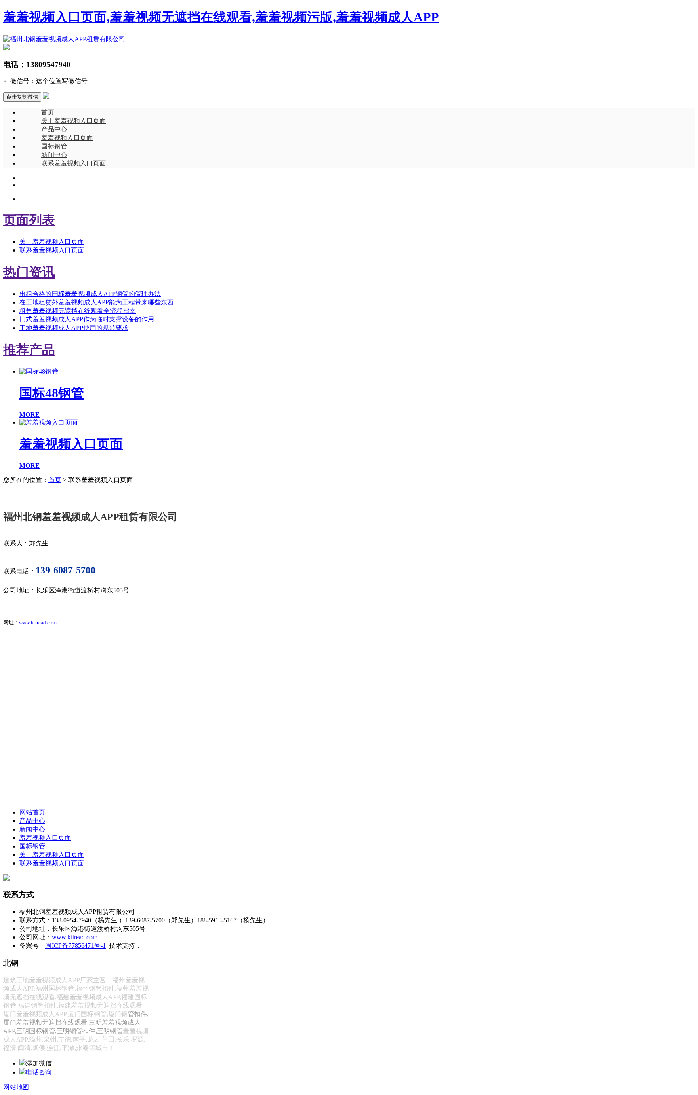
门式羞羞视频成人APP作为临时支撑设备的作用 (86, 319)
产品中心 (54, 129)
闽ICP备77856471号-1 (75, 945)
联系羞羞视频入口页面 (73, 163)
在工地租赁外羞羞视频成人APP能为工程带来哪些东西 (96, 302)
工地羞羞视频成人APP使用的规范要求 (73, 327)
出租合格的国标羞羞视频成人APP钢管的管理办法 (90, 293)
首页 (47, 112)
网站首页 (32, 812)
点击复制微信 (22, 97)
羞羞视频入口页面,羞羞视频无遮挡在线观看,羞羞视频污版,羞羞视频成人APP (221, 17)
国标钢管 (54, 146)
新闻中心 (54, 154)
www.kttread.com (38, 622)
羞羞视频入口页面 (67, 137)
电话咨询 (39, 1072)
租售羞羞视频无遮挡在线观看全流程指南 (77, 310)
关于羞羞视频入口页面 (73, 120)
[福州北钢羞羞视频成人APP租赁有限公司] (64, 39)
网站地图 (16, 1087)
